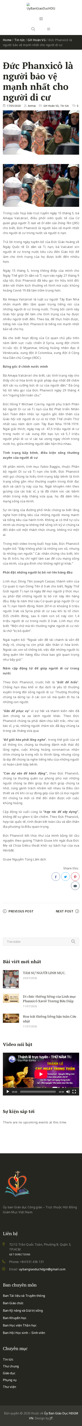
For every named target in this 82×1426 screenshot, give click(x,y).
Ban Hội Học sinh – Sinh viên (24, 1333)
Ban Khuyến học (14, 1318)
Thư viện (9, 1387)
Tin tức (19, 40)
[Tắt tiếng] (68, 1092)
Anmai (32, 106)
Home (7, 40)
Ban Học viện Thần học (19, 1325)
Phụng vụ (10, 1380)
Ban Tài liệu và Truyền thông (24, 1296)
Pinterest (75, 876)
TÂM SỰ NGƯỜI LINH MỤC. (44, 972)
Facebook (55, 876)
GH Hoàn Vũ (37, 40)
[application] (41, 1074)
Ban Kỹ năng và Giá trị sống (23, 1310)
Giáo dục (9, 1373)
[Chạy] (8, 1092)
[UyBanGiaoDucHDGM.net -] (41, 7)
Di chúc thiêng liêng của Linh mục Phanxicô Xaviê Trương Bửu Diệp (49, 998)
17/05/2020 (14, 106)
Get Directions (19, 1254)
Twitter (65, 876)
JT (51, 1418)
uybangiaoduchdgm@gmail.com (42, 1269)
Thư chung (11, 1366)
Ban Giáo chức (13, 1303)
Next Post (65, 911)
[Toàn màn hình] (74, 1092)
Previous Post (21, 911)
